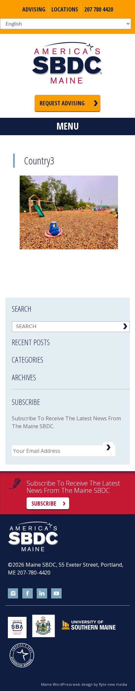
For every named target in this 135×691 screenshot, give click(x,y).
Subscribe (43, 503)
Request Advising (62, 103)
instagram (13, 593)
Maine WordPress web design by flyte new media (84, 684)
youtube (56, 593)
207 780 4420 (98, 9)
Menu (67, 126)
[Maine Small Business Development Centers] (67, 64)
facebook (27, 593)
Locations (64, 9)
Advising (33, 9)
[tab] (71, 338)
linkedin (42, 593)
